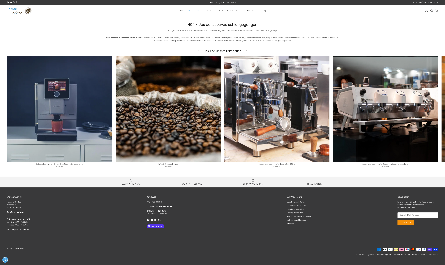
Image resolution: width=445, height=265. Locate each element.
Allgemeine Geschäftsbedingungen (379, 255)
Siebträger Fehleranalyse (297, 220)
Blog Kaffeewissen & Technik (299, 216)
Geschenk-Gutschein (296, 209)
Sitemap (290, 224)
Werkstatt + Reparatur (228, 11)
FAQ (264, 11)
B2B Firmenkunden (250, 11)
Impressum (360, 255)
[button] (5, 260)
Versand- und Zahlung (402, 255)
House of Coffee (18, 249)
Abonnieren (405, 222)
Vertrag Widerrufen (295, 213)
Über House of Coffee (296, 202)
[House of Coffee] (20, 10)
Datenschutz (433, 255)
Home (181, 11)
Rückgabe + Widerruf (419, 255)
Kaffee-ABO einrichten (296, 205)
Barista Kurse (209, 11)
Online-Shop (193, 11)
